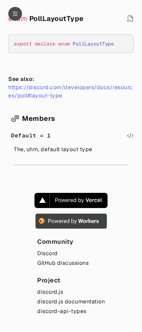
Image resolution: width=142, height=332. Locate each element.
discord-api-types (62, 311)
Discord (47, 253)
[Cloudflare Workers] (71, 221)
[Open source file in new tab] (130, 18)
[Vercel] (71, 200)
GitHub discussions (63, 263)
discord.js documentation (71, 301)
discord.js (50, 291)
